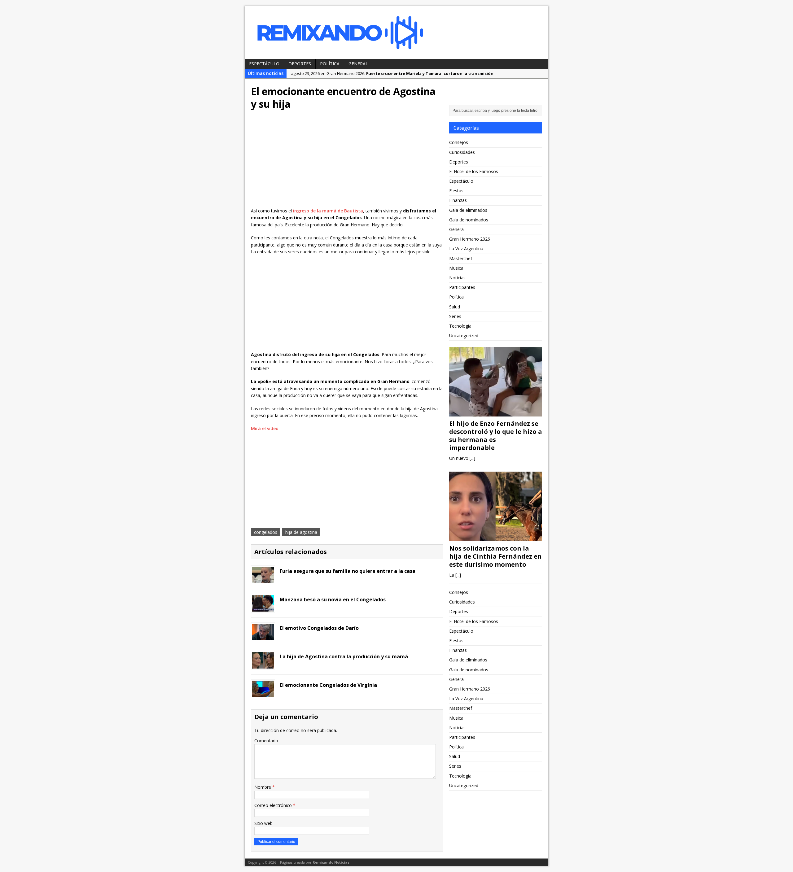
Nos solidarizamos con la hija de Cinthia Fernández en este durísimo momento (495, 556)
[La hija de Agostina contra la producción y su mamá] (263, 665)
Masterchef (460, 258)
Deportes (299, 64)
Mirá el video (264, 428)
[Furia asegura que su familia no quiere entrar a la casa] (263, 579)
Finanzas (458, 200)
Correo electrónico (273, 805)
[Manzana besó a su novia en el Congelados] (263, 608)
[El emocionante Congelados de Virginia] (263, 693)
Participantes (462, 287)
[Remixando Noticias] (396, 32)
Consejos (458, 142)
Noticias (457, 278)
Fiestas (456, 191)
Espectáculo (264, 64)
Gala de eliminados (468, 210)
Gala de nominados (468, 220)
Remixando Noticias (331, 862)
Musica (456, 268)
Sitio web (263, 823)
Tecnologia (460, 326)
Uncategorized (463, 335)
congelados (265, 532)
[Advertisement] (347, 161)
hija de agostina (301, 532)
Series (455, 316)
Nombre (263, 787)
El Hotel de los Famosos (473, 171)
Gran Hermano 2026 (469, 239)
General (358, 64)
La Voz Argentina (466, 248)
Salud (454, 307)
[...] (472, 458)
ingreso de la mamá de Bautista (328, 211)
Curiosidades (462, 152)
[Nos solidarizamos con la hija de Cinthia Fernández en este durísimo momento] (495, 537)
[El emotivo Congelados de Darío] (263, 636)
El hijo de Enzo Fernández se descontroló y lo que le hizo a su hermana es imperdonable (495, 435)
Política (330, 64)
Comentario (266, 740)
